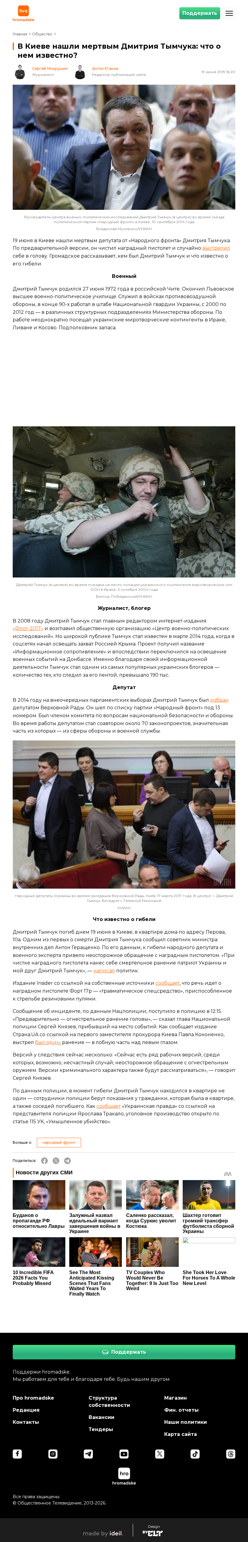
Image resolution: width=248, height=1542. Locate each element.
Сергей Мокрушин (50, 69)
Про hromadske (33, 1398)
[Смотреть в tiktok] (195, 1454)
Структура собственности (109, 1401)
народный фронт (59, 1142)
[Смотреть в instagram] (52, 1454)
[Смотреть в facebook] (17, 1454)
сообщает (167, 983)
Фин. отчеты (181, 1410)
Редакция (26, 1410)
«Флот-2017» (28, 628)
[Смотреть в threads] (230, 1454)
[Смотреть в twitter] (159, 1454)
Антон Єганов (105, 69)
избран (219, 700)
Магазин (175, 1398)
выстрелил (216, 248)
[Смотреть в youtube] (124, 1454)
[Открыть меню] (229, 13)
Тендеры (101, 1429)
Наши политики (185, 1422)
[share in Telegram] (67, 1160)
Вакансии (101, 1417)
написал (104, 971)
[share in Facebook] (44, 1160)
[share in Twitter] (56, 1160)
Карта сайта (180, 1434)
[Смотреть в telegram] (88, 1454)
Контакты (26, 1422)
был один (47, 1042)
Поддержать (199, 13)
